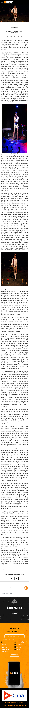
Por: (7, 31)
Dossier (4, 647)
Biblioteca (5, 651)
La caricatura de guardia (22, 642)
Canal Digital (20, 646)
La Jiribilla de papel (8, 642)
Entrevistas (6, 649)
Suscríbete (14, 654)
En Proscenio (12, 569)
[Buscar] (27, 2)
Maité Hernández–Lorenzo (16, 31)
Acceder (14, 613)
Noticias (18, 647)
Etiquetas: (4, 569)
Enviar (26, 588)
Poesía (4, 644)
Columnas (19, 649)
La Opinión (19, 644)
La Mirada (5, 646)
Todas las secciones (8, 639)
